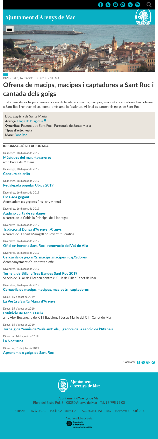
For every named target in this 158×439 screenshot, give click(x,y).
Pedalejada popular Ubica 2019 (28, 185)
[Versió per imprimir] (152, 362)
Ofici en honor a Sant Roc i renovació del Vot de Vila (45, 245)
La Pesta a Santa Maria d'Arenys (29, 301)
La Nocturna (13, 340)
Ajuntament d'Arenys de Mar (40, 18)
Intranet (20, 411)
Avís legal (38, 411)
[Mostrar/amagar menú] (10, 29)
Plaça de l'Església (30, 120)
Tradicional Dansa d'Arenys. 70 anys (32, 229)
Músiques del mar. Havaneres (27, 157)
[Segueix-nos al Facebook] (100, 4)
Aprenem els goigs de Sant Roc (28, 352)
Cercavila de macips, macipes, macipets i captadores (46, 289)
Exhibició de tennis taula (23, 313)
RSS (108, 411)
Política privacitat (64, 411)
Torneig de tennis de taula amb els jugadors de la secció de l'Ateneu (58, 329)
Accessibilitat (92, 411)
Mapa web (122, 411)
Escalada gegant (16, 197)
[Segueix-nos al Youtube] (115, 4)
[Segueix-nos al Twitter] (108, 4)
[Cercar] (149, 4)
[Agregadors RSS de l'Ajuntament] (137, 4)
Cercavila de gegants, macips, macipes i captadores (45, 257)
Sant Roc (20, 135)
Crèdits (138, 411)
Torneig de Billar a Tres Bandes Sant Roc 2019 (40, 273)
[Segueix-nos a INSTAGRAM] (122, 4)
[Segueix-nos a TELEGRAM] (130, 4)
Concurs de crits (16, 173)
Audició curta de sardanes (24, 213)
